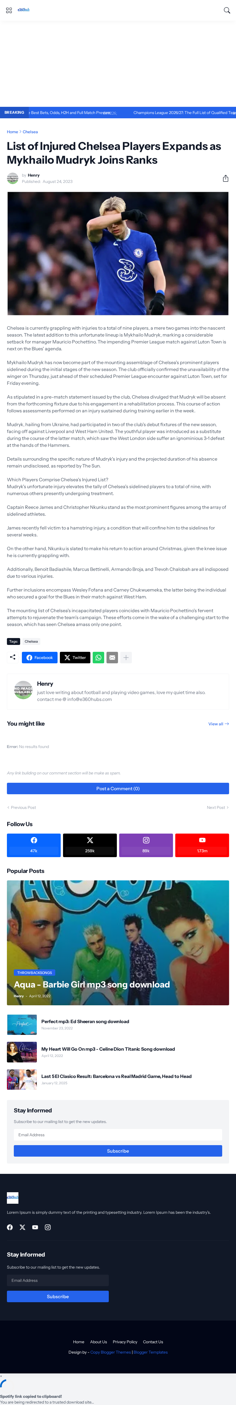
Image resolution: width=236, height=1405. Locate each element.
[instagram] (48, 1227)
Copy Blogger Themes (110, 1352)
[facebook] (10, 1227)
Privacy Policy (125, 1341)
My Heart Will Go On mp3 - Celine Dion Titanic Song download (108, 1049)
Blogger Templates (151, 1352)
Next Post (216, 807)
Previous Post (23, 807)
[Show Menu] (9, 10)
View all (215, 723)
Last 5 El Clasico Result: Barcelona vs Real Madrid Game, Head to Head (116, 1076)
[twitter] (22, 1227)
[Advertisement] (118, 64)
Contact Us (153, 1341)
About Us (98, 1341)
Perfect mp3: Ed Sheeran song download (85, 1021)
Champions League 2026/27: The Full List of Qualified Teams (155, 112)
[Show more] (126, 657)
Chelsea (30, 131)
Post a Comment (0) (118, 788)
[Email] (112, 657)
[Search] (227, 10)
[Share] (223, 178)
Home (12, 131)
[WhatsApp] (98, 657)
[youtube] (35, 1227)
